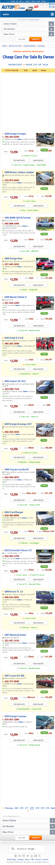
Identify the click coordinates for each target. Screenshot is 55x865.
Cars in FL (23, 668)
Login (53, 7)
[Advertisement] (27, 776)
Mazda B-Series (34, 668)
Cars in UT (23, 745)
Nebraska (22, 462)
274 (42, 808)
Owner (19, 139)
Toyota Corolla (34, 505)
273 (37, 808)
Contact (45, 859)
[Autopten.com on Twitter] (27, 856)
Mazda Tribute (34, 330)
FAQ (32, 859)
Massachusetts (23, 709)
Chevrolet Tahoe (34, 584)
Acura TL (34, 627)
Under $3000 (41, 165)
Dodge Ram (33, 290)
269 (16, 808)
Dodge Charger (28, 165)
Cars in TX (22, 584)
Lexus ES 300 (36, 709)
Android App (11, 859)
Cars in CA (17, 165)
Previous (8, 808)
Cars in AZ (23, 505)
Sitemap (21, 859)
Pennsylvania (25, 374)
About (27, 859)
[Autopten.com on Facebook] (16, 856)
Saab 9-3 (35, 374)
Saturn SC (34, 417)
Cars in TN (25, 417)
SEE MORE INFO (19, 160)
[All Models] (28, 28)
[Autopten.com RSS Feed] (39, 856)
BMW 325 (34, 251)
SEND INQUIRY (38, 160)
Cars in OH (23, 330)
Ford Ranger (34, 543)
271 (26, 808)
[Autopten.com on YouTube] (31, 856)
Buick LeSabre (33, 210)
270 (21, 808)
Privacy (38, 859)
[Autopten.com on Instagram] (23, 856)
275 (47, 808)
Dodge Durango (34, 462)
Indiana (24, 290)
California (24, 543)
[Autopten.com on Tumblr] (35, 856)
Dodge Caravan (34, 745)
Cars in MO (25, 251)
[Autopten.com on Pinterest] (19, 856)
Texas (23, 210)
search (35, 39)
